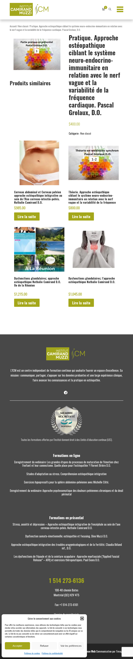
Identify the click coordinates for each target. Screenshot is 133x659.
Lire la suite (27, 216)
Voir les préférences (71, 645)
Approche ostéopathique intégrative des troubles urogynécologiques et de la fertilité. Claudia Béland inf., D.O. (66, 546)
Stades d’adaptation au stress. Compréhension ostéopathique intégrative (66, 474)
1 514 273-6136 (66, 580)
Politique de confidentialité (52, 653)
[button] (82, 618)
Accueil (13, 26)
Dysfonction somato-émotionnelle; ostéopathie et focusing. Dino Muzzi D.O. (66, 536)
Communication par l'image (102, 651)
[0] (103, 9)
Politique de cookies (32, 653)
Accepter (17, 645)
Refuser (44, 645)
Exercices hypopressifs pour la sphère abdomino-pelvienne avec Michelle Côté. (66, 482)
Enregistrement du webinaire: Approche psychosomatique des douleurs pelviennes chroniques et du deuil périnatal (66, 492)
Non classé (23, 26)
